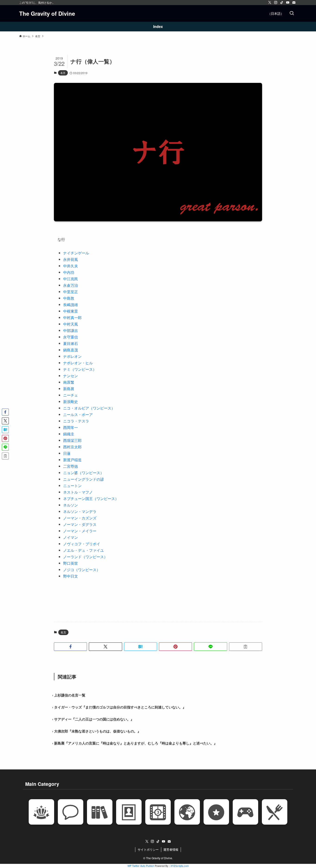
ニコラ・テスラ (76, 421)
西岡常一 (70, 427)
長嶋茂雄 (70, 304)
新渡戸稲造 (72, 459)
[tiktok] (282, 2)
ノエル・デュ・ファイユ (83, 550)
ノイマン (70, 537)
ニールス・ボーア (78, 414)
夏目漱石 (70, 343)
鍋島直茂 (70, 350)
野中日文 (70, 576)
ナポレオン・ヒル (78, 362)
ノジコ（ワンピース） (81, 569)
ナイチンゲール (76, 253)
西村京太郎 (72, 446)
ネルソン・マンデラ (79, 511)
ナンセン (70, 375)
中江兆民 (70, 278)
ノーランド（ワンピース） (85, 556)
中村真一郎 (72, 317)
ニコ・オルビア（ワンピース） (89, 408)
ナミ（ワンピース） (79, 369)
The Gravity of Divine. (159, 858)
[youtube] (288, 2)
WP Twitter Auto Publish (140, 866)
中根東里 (70, 311)
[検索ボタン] (292, 13)
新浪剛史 (70, 401)
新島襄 (68, 388)
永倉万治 (70, 285)
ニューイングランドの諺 (83, 479)
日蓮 (67, 453)
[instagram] (276, 2)
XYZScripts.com (179, 866)
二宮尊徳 (70, 466)
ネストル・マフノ (78, 492)
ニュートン (72, 485)
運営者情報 (170, 849)
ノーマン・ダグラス (79, 524)
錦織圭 (68, 434)
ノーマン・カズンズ (79, 518)
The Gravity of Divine (47, 13)
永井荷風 (70, 259)
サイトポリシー (148, 849)
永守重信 (70, 337)
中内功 (68, 272)
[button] (70, 646)
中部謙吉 (70, 330)
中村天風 (70, 324)
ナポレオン (72, 356)
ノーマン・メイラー (79, 530)
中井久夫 (70, 265)
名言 (62, 73)
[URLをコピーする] (245, 646)
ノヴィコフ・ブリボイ (81, 543)
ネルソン (70, 505)
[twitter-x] (270, 2)
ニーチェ (70, 395)
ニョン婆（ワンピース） (83, 472)
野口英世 (70, 563)
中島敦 (68, 298)
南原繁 (68, 382)
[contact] (294, 2)
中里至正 (70, 291)
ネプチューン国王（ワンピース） (91, 498)
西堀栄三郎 (72, 440)
